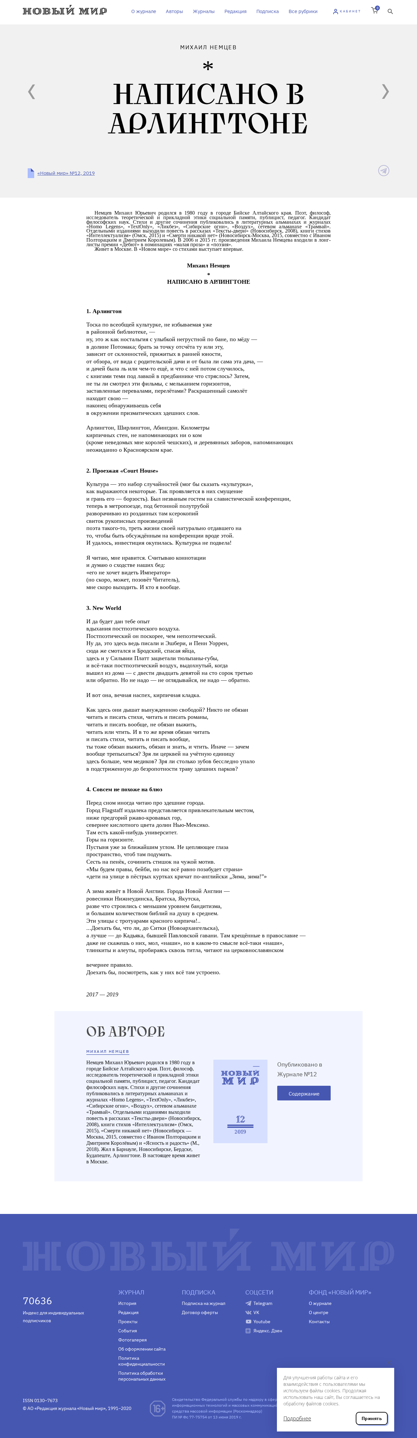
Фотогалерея (132, 1340)
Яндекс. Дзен (267, 1331)
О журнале (143, 11)
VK (256, 1312)
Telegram (262, 1303)
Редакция (235, 11)
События (127, 1331)
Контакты (319, 1321)
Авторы (174, 11)
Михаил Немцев (107, 1051)
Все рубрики (303, 11)
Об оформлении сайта (141, 1349)
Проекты (127, 1321)
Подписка (267, 11)
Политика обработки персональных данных (141, 1376)
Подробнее (297, 1418)
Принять (372, 1418)
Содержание (304, 1093)
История (127, 1303)
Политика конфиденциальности (141, 1361)
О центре (318, 1312)
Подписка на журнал (203, 1303)
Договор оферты (200, 1312)
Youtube (261, 1321)
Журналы (204, 11)
